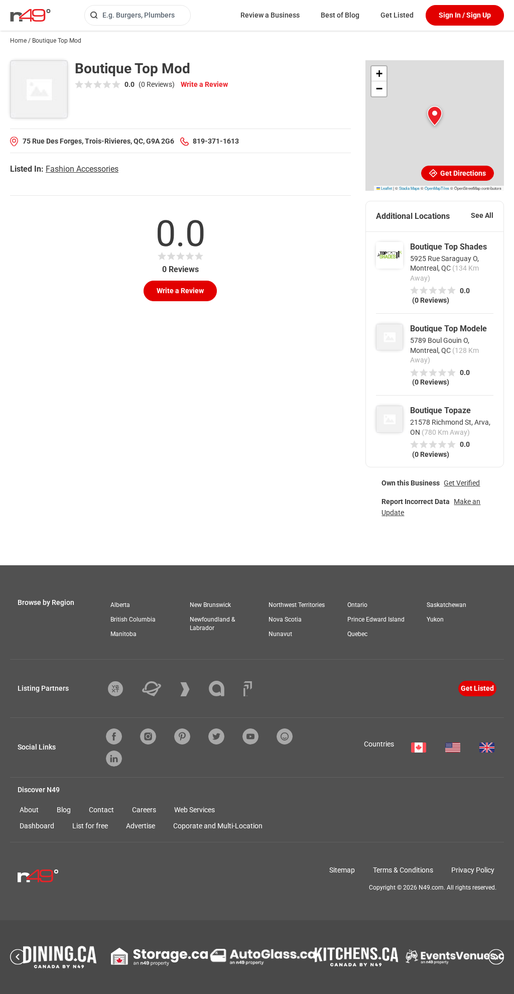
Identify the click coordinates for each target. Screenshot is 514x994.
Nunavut (280, 634)
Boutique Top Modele (448, 328)
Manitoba (123, 634)
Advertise (140, 826)
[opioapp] (285, 736)
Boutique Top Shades (448, 247)
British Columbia (133, 619)
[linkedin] (114, 759)
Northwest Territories (297, 604)
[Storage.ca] (159, 957)
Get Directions (462, 173)
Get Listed (397, 15)
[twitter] (216, 736)
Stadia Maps (409, 188)
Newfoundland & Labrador (212, 624)
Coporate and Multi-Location (218, 826)
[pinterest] (182, 736)
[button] (434, 116)
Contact (101, 810)
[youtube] (250, 736)
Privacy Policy (472, 870)
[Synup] (192, 689)
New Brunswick (210, 604)
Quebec (357, 634)
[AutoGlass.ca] (262, 957)
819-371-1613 (216, 141)
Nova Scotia (285, 619)
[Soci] (247, 688)
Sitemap (342, 870)
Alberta (120, 604)
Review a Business (270, 15)
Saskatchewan (446, 604)
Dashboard (37, 826)
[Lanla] (224, 688)
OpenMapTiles (437, 188)
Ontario (357, 604)
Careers (144, 810)
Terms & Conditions (403, 870)
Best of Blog (340, 15)
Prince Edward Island (376, 619)
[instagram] (148, 736)
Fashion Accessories (82, 169)
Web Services (194, 810)
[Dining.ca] (59, 957)
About (29, 810)
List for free (90, 826)
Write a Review (204, 84)
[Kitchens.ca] (356, 956)
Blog (64, 810)
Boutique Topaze (440, 410)
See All (482, 215)
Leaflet (386, 188)
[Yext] (123, 688)
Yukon (435, 619)
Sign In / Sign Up (465, 15)
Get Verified (462, 483)
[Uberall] (159, 688)
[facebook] (114, 736)
